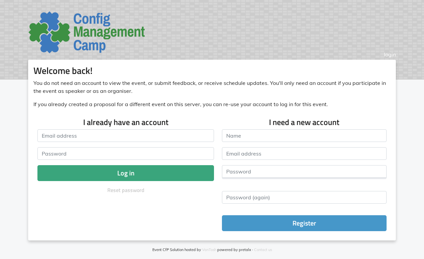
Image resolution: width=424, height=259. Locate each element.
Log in (125, 173)
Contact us (263, 249)
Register (304, 223)
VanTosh (209, 249)
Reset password (125, 190)
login (390, 54)
